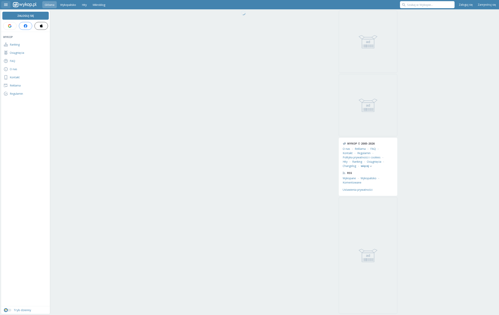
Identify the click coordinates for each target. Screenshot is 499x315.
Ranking (357, 161)
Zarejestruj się (487, 4)
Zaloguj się (466, 4)
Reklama (360, 149)
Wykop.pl (24, 4)
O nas (346, 149)
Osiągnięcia (374, 161)
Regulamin (364, 153)
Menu (6, 4)
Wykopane (349, 178)
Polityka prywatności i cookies (361, 157)
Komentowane (352, 182)
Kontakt (348, 153)
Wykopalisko (368, 178)
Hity (345, 161)
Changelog (349, 166)
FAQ (373, 149)
